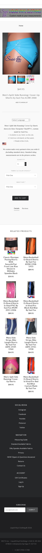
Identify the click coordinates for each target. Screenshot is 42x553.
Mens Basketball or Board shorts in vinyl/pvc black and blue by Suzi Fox (31, 305)
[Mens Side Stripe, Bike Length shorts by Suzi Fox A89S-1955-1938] (31, 326)
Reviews (25, 208)
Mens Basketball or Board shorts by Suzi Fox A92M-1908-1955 (31, 262)
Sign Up (21, 486)
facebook (22, 414)
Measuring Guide (21, 440)
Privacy (21, 453)
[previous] (5, 53)
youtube (22, 419)
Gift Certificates (21, 478)
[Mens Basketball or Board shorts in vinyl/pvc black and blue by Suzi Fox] (31, 289)
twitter (22, 427)
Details (16, 208)
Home (21, 26)
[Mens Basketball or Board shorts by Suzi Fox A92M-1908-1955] (31, 246)
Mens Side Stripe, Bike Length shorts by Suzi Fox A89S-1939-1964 (11, 343)
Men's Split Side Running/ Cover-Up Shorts (11, 379)
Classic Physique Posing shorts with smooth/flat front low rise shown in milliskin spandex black (11, 265)
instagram (22, 410)
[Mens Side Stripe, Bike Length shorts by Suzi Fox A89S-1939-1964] (10, 326)
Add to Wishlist (21, 102)
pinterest (22, 423)
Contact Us (21, 466)
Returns (21, 461)
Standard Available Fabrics (21, 444)
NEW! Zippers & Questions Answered (21, 457)
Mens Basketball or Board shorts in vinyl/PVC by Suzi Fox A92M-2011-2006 (10, 305)
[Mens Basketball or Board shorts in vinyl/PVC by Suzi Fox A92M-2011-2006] (10, 289)
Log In (21, 482)
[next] (36, 53)
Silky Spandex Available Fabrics (21, 448)
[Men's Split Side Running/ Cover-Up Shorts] (10, 365)
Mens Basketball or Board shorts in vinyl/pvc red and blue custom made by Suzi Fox (31, 382)
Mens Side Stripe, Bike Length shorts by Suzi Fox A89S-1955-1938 (31, 343)
